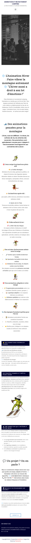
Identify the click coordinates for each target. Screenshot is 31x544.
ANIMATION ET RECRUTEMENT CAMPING (15, 3)
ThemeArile (18, 541)
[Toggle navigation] (15, 9)
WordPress (20, 539)
